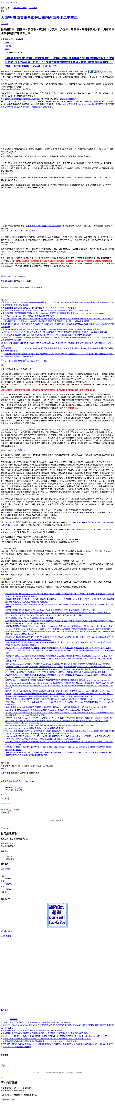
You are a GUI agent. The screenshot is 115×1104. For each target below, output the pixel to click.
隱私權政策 (70, 1072)
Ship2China (36, 522)
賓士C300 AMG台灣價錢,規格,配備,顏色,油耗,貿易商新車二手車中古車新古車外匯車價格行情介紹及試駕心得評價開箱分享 (51, 329)
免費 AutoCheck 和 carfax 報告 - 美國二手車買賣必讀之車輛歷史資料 (29, 316)
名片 (7, 49)
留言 (20, 781)
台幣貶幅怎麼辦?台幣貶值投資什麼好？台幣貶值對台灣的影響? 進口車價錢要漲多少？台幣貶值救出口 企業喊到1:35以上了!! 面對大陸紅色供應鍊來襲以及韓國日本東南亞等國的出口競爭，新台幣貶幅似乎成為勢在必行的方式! (59, 62)
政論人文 (18, 788)
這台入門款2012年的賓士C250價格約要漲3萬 (43, 226)
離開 (12, 1099)
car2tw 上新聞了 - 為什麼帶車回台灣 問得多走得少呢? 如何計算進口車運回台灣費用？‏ (36, 1022)
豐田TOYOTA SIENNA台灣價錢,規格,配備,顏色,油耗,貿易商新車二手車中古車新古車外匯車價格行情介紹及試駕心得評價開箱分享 (55, 332)
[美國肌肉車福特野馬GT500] (13, 450)
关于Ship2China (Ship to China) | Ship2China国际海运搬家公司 (29, 618)
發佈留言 (5, 812)
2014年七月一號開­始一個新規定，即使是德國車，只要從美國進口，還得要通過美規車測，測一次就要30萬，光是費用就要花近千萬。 (56, 1036)
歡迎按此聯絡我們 (67, 99)
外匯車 (3, 768)
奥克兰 (83, 522)
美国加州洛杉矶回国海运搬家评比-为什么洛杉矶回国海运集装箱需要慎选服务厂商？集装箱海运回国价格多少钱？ (50, 610)
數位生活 (19, 39)
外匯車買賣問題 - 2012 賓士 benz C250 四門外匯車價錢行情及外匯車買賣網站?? (34, 1031)
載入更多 (5, 798)
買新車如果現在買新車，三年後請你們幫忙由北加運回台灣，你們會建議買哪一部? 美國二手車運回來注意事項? (47, 1039)
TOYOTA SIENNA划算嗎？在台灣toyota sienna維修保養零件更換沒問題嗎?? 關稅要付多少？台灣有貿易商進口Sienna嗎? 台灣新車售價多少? (58, 1044)
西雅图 (76, 522)
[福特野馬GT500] (13, 276)
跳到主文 (4, 24)
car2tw (24, 281)
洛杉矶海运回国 (93, 522)
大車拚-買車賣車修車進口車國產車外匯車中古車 (39, 17)
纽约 (69, 522)
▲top (3, 794)
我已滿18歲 (5, 1099)
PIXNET (40, 1072)
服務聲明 (79, 1072)
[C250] (10, 231)
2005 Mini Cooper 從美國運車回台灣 (17, 1047)
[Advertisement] (20, 125)
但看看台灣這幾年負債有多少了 (20, 458)
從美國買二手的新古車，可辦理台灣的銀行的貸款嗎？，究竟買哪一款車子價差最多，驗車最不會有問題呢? (45, 1033)
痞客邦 (15, 781)
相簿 (7, 43)
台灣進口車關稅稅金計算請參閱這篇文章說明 (22, 99)
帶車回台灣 (7, 281)
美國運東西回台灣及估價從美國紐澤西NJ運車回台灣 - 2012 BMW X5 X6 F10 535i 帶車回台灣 (39, 308)
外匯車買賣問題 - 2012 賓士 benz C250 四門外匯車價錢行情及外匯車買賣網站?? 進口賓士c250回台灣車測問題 (46, 321)
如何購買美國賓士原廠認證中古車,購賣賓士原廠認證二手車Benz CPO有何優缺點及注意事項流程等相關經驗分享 (48, 335)
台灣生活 (18, 790)
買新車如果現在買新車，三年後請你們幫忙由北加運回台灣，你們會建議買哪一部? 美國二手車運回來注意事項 (46, 310)
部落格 (8, 46)
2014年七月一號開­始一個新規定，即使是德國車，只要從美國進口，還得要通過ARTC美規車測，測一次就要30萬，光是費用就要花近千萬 (57, 319)
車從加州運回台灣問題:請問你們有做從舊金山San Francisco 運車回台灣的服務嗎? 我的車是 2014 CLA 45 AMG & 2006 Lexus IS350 (53, 313)
